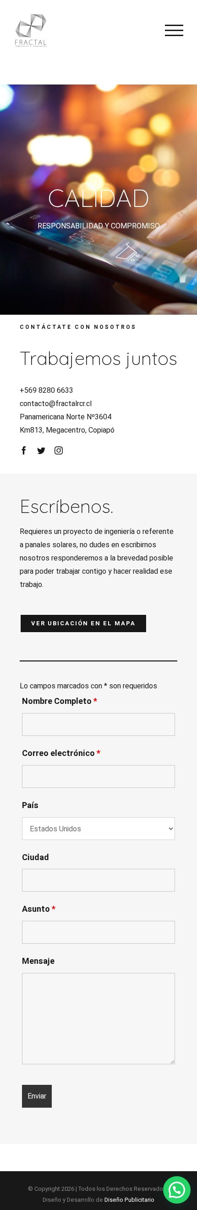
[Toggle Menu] (174, 30)
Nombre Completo (59, 701)
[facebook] (24, 450)
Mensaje (38, 961)
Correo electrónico (61, 753)
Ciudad (35, 857)
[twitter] (41, 450)
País (30, 805)
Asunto (38, 909)
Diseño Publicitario (129, 1199)
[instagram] (59, 450)
